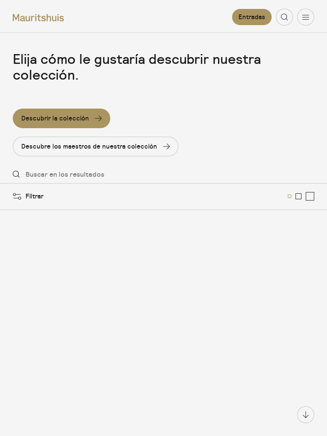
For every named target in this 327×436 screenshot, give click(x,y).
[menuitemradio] (289, 196)
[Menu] (305, 17)
